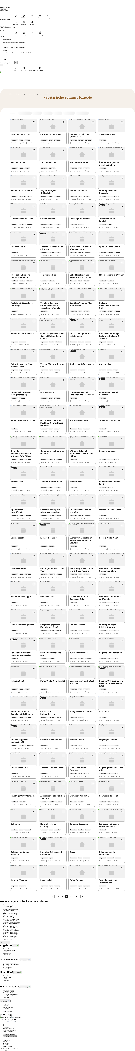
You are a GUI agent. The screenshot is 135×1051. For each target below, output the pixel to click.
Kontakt (5, 983)
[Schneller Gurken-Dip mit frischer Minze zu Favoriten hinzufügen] (34, 352)
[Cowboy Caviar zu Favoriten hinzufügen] (63, 380)
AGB (4, 1024)
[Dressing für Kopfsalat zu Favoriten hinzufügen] (93, 206)
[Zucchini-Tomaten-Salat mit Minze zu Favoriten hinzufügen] (63, 234)
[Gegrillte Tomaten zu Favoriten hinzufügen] (34, 868)
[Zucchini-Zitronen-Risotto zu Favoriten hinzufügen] (63, 755)
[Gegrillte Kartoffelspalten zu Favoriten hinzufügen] (122, 640)
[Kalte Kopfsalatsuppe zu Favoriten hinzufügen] (34, 584)
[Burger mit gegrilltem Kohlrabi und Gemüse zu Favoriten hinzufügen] (63, 612)
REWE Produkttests (8, 956)
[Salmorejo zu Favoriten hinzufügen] (34, 811)
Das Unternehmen (7, 977)
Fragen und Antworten (8, 990)
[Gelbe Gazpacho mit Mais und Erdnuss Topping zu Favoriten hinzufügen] (93, 556)
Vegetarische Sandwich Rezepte (11, 930)
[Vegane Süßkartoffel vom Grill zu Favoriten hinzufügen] (63, 352)
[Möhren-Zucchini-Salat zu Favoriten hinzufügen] (122, 497)
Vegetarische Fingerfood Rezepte (11, 920)
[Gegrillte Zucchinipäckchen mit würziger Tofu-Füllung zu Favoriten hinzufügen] (34, 439)
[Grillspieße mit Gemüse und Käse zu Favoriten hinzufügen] (93, 497)
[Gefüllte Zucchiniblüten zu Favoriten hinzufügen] (63, 727)
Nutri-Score (6, 997)
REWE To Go (6, 1005)
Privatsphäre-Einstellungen (9, 1030)
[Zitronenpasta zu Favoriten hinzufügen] (34, 525)
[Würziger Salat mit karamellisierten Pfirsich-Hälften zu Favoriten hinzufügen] (93, 439)
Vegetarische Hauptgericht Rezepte (11, 919)
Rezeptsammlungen (21, 94)
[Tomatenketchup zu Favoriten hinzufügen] (63, 262)
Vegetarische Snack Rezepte (10, 932)
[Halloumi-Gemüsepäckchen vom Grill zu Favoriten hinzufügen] (122, 290)
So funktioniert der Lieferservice (11, 964)
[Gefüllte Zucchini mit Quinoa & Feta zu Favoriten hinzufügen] (93, 122)
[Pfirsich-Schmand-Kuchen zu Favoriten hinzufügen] (34, 408)
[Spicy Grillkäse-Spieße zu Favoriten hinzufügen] (122, 234)
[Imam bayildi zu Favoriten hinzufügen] (63, 868)
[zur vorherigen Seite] (53, 896)
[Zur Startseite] (5, 2)
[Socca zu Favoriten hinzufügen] (93, 840)
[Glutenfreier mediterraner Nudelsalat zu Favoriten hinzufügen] (63, 439)
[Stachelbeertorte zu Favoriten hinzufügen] (122, 122)
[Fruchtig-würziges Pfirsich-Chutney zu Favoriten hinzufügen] (122, 612)
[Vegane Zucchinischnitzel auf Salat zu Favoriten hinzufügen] (93, 668)
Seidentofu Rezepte (8, 939)
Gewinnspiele (6, 954)
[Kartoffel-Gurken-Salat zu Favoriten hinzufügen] (63, 122)
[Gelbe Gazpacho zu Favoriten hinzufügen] (63, 206)
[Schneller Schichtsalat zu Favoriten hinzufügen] (122, 408)
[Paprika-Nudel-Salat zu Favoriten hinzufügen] (122, 525)
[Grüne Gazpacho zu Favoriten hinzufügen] (93, 868)
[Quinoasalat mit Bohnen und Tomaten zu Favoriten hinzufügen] (122, 584)
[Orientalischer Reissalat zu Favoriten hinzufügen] (34, 206)
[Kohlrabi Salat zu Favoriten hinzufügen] (34, 668)
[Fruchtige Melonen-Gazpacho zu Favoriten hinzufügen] (122, 178)
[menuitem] (16, 16)
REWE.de (10, 94)
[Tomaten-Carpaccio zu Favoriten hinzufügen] (93, 811)
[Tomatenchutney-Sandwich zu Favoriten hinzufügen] (122, 206)
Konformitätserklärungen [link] (9, 1034)
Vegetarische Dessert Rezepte (10, 916)
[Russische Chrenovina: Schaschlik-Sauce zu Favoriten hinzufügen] (34, 262)
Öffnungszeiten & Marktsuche (10, 994)
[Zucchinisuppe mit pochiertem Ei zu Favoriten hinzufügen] (34, 727)
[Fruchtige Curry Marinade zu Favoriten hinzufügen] (34, 783)
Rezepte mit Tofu (7, 906)
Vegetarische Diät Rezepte (9, 907)
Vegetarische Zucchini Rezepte (10, 937)
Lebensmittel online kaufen (9, 963)
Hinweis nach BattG (8, 1031)
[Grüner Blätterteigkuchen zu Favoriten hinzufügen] (34, 612)
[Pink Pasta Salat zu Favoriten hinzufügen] (63, 584)
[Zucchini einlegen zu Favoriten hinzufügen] (122, 439)
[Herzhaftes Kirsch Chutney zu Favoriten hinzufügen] (63, 811)
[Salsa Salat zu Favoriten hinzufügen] (122, 699)
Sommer (31, 94)
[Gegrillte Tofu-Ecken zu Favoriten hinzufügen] (34, 122)
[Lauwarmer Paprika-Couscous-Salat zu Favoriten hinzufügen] (93, 584)
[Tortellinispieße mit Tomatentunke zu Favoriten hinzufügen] (122, 868)
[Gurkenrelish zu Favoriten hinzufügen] (122, 352)
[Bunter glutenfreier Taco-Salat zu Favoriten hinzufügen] (63, 556)
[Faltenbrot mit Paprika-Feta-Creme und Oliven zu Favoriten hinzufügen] (34, 640)
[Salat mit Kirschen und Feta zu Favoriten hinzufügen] (63, 640)
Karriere (5, 978)
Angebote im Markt (8, 949)
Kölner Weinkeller (7, 1011)
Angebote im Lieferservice (9, 950)
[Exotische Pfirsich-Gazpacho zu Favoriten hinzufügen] (93, 755)
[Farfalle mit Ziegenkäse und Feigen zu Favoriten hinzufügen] (34, 290)
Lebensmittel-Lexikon (8, 991)
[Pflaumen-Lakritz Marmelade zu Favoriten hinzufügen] (122, 840)
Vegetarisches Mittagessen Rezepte (11, 923)
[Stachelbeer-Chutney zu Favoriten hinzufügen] (93, 150)
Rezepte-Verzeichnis (8, 993)
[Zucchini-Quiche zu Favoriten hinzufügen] (63, 150)
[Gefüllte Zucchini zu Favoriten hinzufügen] (93, 612)
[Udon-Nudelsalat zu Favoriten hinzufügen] (34, 556)
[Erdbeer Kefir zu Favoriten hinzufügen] (34, 469)
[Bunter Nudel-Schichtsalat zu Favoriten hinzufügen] (63, 668)
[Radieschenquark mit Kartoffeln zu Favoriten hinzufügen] (122, 380)
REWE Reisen (6, 1004)
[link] (69, 41)
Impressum (6, 1027)
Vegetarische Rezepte (8, 905)
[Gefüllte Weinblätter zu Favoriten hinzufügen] (93, 178)
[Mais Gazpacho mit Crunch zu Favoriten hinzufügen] (122, 262)
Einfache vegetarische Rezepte (10, 909)
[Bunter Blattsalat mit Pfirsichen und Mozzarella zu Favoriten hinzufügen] (93, 380)
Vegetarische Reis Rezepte (9, 929)
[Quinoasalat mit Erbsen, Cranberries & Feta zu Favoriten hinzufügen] (122, 556)
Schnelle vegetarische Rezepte (10, 913)
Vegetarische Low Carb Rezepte (11, 912)
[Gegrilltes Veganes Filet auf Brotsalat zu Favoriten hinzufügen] (93, 290)
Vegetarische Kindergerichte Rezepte (12, 922)
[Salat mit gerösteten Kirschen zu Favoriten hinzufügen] (34, 840)
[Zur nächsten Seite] (82, 896)
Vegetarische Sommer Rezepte (10, 933)
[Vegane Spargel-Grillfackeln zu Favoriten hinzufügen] (63, 178)
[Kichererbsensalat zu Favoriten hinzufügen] (63, 525)
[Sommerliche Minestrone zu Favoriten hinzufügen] (34, 178)
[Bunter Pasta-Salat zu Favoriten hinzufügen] (34, 755)
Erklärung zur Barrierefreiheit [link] (10, 1036)
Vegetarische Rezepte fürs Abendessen (12, 915)
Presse (4, 981)
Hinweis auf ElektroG (8, 1033)
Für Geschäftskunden (8, 968)
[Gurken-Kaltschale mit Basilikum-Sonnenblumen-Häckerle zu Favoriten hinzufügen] (63, 408)
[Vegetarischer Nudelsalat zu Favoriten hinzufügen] (34, 321)
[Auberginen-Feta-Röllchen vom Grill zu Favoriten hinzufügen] (63, 783)
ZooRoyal (5, 1010)
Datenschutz (6, 1026)
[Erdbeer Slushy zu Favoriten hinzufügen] (93, 727)
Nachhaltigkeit (6, 975)
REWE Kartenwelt (7, 1007)
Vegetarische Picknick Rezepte (10, 928)
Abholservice (6, 966)
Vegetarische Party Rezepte (10, 926)
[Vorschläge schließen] (1, 65)
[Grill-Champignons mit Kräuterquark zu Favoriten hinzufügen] (93, 321)
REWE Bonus (6, 951)
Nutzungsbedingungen (8, 1028)
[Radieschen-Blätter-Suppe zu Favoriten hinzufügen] (93, 352)
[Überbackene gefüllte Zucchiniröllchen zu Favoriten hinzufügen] (122, 150)
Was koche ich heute (8, 995)
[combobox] (7, 63)
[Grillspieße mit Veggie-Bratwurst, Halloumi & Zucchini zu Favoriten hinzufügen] (122, 321)
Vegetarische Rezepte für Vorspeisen (12, 935)
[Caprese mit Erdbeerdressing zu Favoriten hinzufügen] (63, 699)
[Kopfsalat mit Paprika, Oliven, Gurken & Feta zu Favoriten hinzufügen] (63, 497)
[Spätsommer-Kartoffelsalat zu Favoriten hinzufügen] (34, 497)
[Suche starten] (16, 62)
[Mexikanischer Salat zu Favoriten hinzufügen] (93, 408)
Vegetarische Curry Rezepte (10, 917)
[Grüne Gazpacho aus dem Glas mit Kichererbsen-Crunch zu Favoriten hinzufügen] (63, 321)
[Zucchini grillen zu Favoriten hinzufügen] (34, 150)
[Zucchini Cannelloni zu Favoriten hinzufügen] (93, 640)
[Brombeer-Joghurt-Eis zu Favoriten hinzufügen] (93, 783)
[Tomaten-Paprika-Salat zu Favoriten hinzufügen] (63, 469)
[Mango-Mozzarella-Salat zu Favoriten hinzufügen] (93, 699)
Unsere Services (7, 953)
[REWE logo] (2, 36)
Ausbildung (6, 980)
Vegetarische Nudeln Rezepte (10, 925)
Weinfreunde (6, 1008)
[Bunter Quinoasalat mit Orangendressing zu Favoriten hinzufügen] (34, 380)
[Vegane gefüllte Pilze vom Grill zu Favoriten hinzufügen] (122, 755)
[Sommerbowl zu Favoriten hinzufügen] (93, 469)
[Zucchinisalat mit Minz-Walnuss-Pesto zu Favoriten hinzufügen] (93, 234)
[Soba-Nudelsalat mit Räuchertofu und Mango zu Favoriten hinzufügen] (93, 262)
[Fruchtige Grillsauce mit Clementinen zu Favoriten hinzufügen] (63, 840)
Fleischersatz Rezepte (8, 910)
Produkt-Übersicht (7, 967)
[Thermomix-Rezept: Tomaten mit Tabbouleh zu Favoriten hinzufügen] (34, 699)
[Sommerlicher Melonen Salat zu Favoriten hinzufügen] (122, 469)
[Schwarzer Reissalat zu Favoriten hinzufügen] (122, 783)
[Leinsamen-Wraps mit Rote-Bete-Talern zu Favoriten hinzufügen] (122, 811)
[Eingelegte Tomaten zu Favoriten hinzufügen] (122, 727)
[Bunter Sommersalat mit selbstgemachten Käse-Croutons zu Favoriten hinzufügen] (93, 525)
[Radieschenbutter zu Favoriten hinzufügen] (34, 234)
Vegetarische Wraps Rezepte (10, 936)
